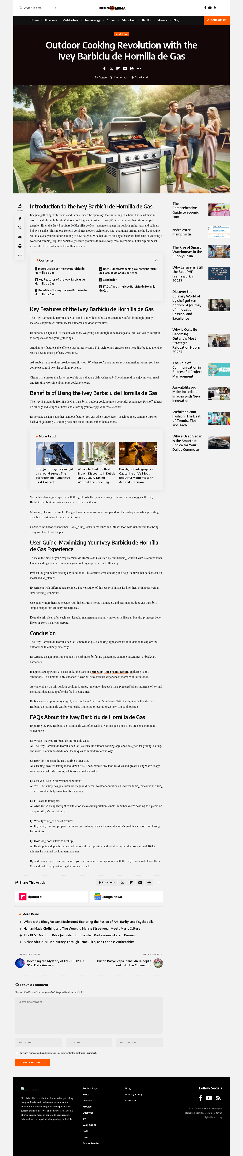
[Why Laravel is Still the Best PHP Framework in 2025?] (219, 273)
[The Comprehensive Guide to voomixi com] (219, 210)
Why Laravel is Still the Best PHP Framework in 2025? (187, 274)
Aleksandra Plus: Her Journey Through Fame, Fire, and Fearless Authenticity (79, 942)
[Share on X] (111, 68)
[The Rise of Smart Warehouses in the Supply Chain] (219, 251)
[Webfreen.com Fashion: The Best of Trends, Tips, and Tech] (219, 418)
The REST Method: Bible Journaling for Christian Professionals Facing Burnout (80, 935)
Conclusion (110, 279)
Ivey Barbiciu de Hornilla (69, 225)
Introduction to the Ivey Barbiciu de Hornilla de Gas (59, 270)
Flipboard (34, 897)
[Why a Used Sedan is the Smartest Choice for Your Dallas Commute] (219, 442)
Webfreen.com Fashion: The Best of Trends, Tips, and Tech (186, 418)
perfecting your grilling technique (111, 671)
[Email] (125, 68)
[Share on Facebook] (104, 68)
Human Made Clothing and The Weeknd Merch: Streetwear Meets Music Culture (82, 928)
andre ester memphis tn (181, 231)
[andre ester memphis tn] (219, 232)
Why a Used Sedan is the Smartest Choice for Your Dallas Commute (187, 443)
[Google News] (97, 897)
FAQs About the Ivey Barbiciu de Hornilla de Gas (127, 288)
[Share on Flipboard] (118, 68)
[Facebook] (205, 7)
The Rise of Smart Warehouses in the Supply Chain (187, 251)
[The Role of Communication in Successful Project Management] (219, 369)
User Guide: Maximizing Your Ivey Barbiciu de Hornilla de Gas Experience (128, 270)
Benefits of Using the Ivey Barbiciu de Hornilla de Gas (61, 292)
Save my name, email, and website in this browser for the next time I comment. (58, 1052)
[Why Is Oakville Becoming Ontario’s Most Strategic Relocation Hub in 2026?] (219, 340)
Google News (111, 897)
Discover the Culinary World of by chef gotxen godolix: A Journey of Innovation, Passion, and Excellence (186, 304)
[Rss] (215, 7)
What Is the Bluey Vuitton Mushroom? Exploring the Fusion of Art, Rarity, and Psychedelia (89, 922)
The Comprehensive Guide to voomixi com (185, 210)
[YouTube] (210, 7)
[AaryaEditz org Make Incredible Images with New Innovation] (219, 393)
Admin (103, 77)
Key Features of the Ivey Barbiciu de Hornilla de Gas (60, 281)
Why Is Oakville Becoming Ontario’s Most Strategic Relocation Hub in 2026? (186, 340)
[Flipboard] (23, 897)
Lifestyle (121, 33)
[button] (131, 68)
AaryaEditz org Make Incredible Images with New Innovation (186, 394)
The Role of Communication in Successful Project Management (187, 369)
